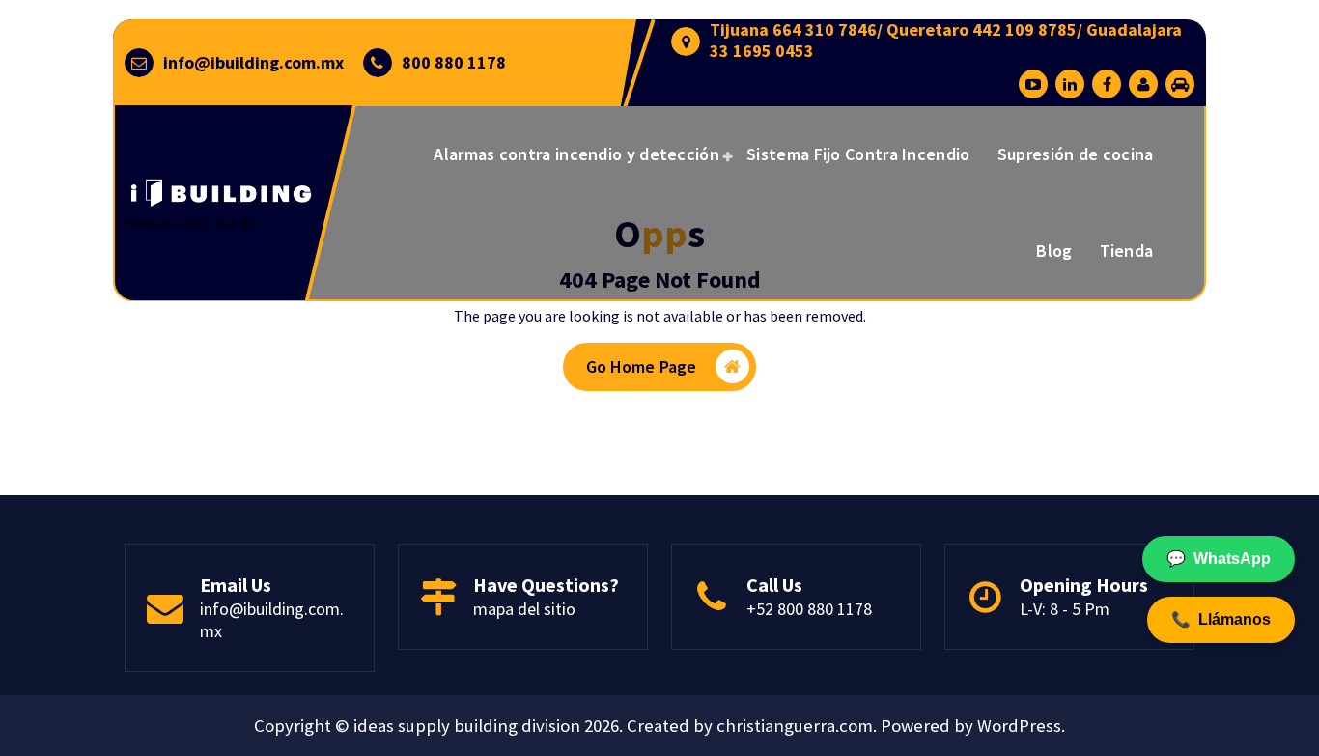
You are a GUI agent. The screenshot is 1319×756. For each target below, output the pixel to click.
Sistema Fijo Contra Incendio (857, 154)
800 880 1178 (454, 62)
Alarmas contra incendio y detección (576, 154)
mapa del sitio (524, 609)
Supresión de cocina (1075, 154)
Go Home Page (641, 366)
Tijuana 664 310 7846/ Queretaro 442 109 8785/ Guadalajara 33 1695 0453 (946, 40)
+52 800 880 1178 (809, 609)
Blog (1054, 250)
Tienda (1127, 250)
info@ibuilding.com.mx (253, 62)
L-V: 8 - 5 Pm (1064, 609)
